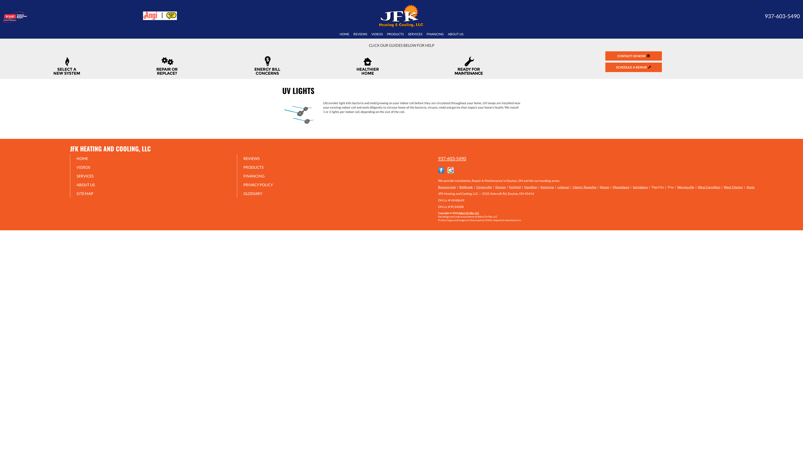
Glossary (252, 193)
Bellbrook (466, 187)
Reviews (360, 34)
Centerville (484, 187)
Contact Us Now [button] (632, 56)
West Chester (733, 187)
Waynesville (685, 187)
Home (344, 34)
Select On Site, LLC (469, 213)
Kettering (547, 187)
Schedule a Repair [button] (632, 67)
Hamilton (530, 187)
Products (395, 34)
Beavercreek (447, 187)
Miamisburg (621, 187)
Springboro (640, 187)
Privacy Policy (258, 184)
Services (415, 34)
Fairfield (515, 187)
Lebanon (563, 187)
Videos (377, 34)
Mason (604, 187)
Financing (435, 34)
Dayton (500, 187)
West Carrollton (709, 187)
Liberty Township (584, 187)
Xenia (750, 187)
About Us (455, 34)
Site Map (85, 193)
